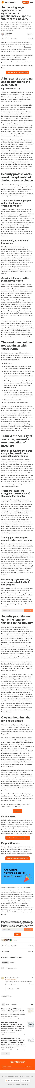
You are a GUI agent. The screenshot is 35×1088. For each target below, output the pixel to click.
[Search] (32, 1004)
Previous (6, 951)
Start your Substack (13, 1080)
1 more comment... (6, 996)
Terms (21, 1076)
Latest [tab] (7, 1004)
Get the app (25, 1080)
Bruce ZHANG (9, 977)
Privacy (16, 1076)
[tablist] (8, 962)
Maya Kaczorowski (13, 1016)
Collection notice (28, 1076)
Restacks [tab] (12, 962)
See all (5, 1054)
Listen (31, 34)
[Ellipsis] (33, 977)
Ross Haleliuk (8, 33)
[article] (17, 1014)
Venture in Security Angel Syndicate (16, 48)
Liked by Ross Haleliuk (11, 979)
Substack (9, 1084)
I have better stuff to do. (15, 926)
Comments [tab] (5, 962)
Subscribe (25, 2)
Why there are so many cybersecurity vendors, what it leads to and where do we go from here (12, 1024)
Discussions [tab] (14, 1004)
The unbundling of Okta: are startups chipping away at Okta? (12, 1010)
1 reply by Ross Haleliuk (13, 989)
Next (29, 951)
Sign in (31, 2)
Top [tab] (3, 1004)
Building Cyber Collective (20, 134)
